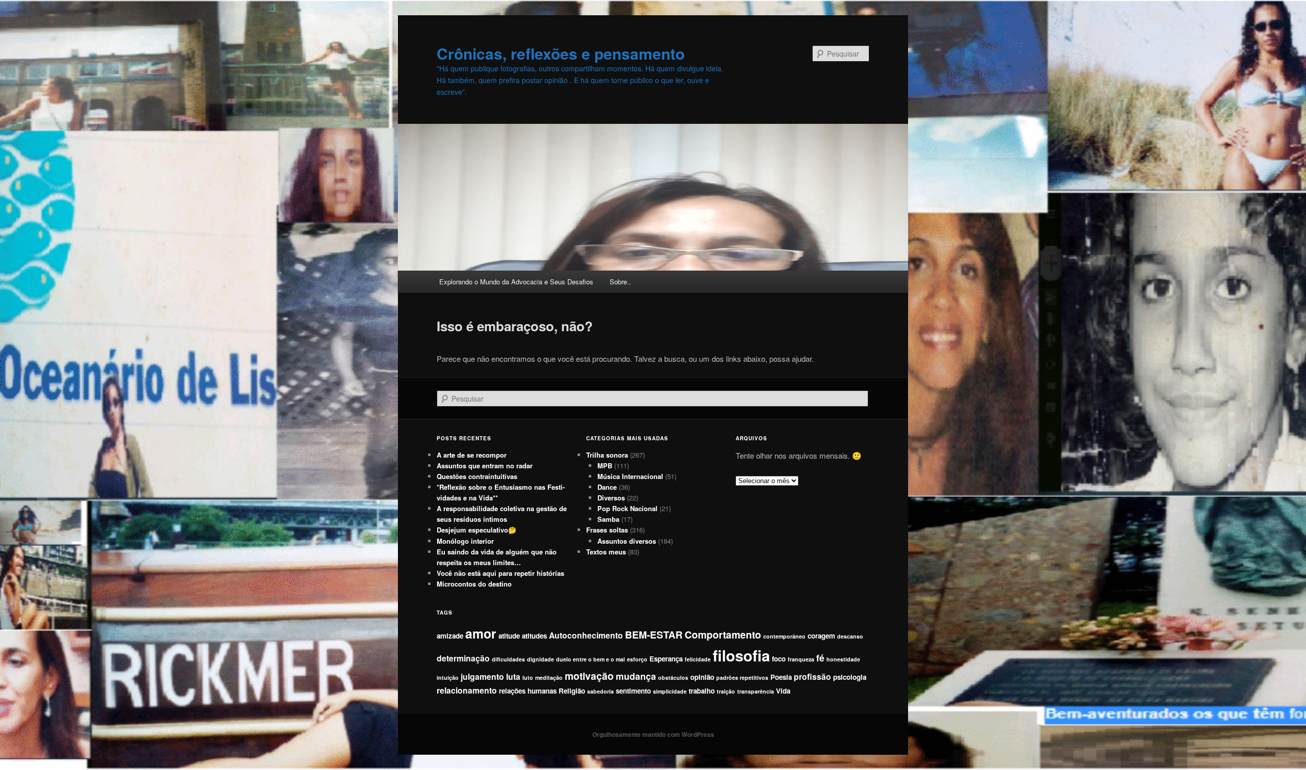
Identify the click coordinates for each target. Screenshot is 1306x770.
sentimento (633, 691)
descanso (850, 636)
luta (513, 676)
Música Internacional (630, 476)
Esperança (666, 658)
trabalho (702, 691)
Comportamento (723, 634)
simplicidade (670, 691)
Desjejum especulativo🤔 (476, 530)
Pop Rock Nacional (627, 508)
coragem (821, 636)
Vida (783, 691)
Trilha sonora (607, 455)
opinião (702, 677)
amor (480, 633)
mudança (636, 676)
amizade (450, 636)
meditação (549, 677)
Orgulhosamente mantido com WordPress (653, 734)
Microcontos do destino (474, 584)
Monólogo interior (465, 541)
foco (779, 658)
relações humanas (528, 691)
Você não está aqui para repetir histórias (500, 573)
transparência (755, 691)
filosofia (741, 655)
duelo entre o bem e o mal (590, 659)
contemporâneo (784, 636)
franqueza (801, 659)
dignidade (540, 659)
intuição (448, 677)
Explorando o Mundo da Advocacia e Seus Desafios (516, 281)
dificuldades (508, 659)
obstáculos (673, 677)
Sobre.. (620, 281)
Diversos (611, 497)
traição (726, 691)
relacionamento (467, 690)
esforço (637, 659)
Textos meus (606, 551)
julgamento (482, 676)
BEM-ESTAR (654, 634)
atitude (509, 636)
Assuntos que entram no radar (485, 465)
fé (820, 657)
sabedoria (600, 691)
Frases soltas (607, 530)
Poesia (781, 677)
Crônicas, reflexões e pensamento (561, 53)
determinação (463, 658)
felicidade (698, 659)
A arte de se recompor (472, 455)
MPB (604, 465)
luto (527, 677)
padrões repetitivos (742, 677)
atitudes (534, 636)
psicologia (849, 677)
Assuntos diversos (626, 541)
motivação (589, 676)
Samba (608, 519)
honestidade (843, 659)
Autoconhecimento (586, 635)
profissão (812, 676)
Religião (572, 691)
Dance (607, 487)
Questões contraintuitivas (477, 476)
